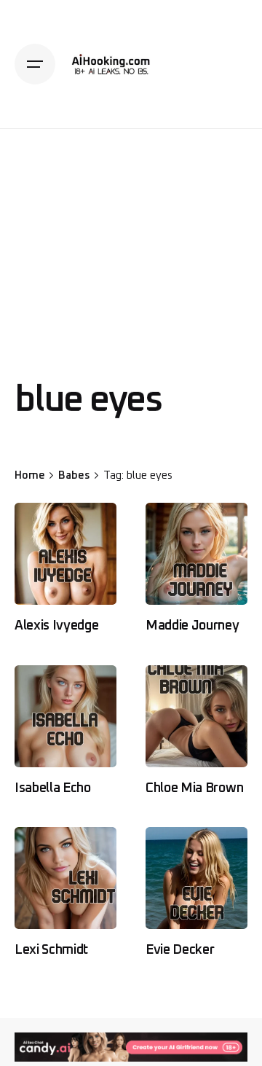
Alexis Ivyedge (57, 625)
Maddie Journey (192, 625)
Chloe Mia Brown (194, 788)
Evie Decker (180, 950)
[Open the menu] (35, 64)
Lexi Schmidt (51, 950)
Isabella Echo (53, 788)
